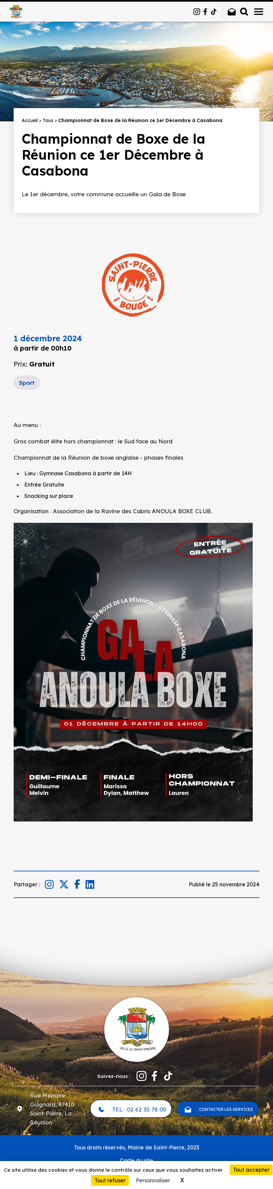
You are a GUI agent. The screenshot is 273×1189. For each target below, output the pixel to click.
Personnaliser (153, 1180)
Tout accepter (251, 1169)
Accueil (30, 120)
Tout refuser (110, 1180)
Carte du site (136, 1160)
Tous (48, 120)
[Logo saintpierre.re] (136, 1028)
